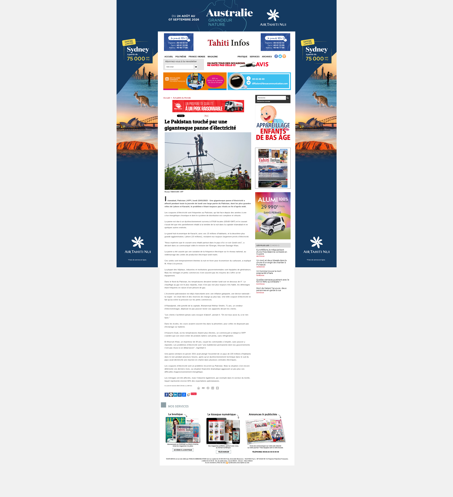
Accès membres (210, 463)
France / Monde (197, 57)
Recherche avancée (263, 101)
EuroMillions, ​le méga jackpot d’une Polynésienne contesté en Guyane (271, 252)
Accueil (168, 57)
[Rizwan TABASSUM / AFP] (208, 133)
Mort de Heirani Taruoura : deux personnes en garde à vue (271, 289)
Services (255, 57)
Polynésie (180, 57)
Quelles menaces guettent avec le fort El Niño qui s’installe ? (272, 281)
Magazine (213, 57)
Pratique (242, 57)
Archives (267, 57)
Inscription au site (243, 463)
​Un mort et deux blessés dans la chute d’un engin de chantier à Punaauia (271, 262)
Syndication (232, 463)
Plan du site (221, 463)
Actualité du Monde (182, 98)
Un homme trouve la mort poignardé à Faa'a (268, 272)
